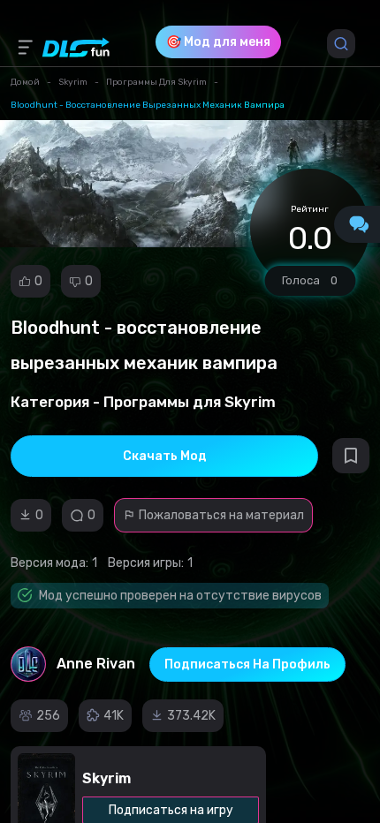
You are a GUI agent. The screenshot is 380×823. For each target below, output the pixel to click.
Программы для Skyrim (156, 82)
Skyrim (72, 82)
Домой (25, 82)
